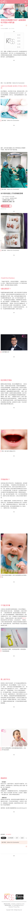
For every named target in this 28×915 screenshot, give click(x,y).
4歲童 (22, 837)
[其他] (26, 26)
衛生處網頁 (8, 834)
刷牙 (17, 837)
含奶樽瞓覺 (10, 837)
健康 (2, 25)
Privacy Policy (16, 906)
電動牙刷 (24, 618)
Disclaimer (11, 906)
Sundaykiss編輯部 (4, 28)
